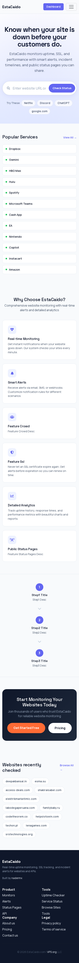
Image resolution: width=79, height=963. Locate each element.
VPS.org (52, 952)
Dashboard (53, 6)
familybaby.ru (51, 808)
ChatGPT (64, 103)
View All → (70, 137)
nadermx (17, 878)
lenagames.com (36, 825)
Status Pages (11, 907)
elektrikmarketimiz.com (21, 799)
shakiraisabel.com (49, 790)
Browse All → (67, 767)
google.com (39, 111)
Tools (46, 913)
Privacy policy (51, 923)
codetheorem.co (17, 816)
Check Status (62, 88)
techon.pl (12, 825)
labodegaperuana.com (20, 808)
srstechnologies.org (19, 834)
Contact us (10, 935)
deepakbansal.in (16, 781)
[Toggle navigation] (71, 7)
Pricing (60, 728)
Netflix (28, 103)
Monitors (8, 895)
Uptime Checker (53, 895)
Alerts (6, 901)
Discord (45, 103)
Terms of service (54, 929)
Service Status (52, 901)
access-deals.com (18, 790)
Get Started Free (26, 728)
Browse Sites (51, 907)
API (4, 913)
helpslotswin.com (47, 816)
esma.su (40, 781)
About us (8, 923)
